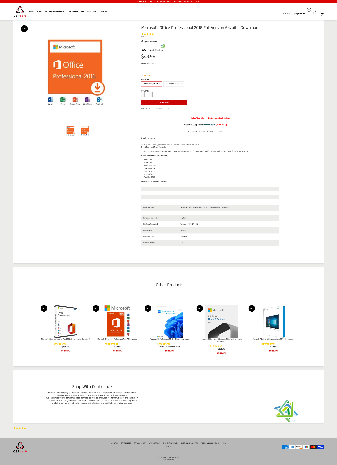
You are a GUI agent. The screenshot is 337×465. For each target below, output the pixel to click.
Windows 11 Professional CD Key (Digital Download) (169, 339)
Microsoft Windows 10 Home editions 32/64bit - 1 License (273, 339)
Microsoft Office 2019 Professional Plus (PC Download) (117, 339)
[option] (78, 72)
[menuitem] (31, 11)
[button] (147, 34)
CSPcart (144, 36)
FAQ (168, 108)
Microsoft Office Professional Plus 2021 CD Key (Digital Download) (65, 339)
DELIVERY (158, 108)
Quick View (65, 351)
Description (145, 108)
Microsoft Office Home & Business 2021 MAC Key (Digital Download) (221, 340)
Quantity (145, 91)
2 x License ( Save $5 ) (174, 84)
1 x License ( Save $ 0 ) (151, 84)
